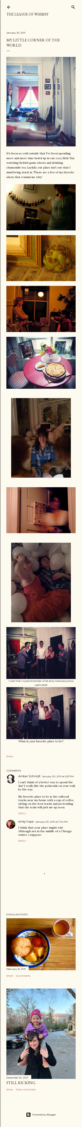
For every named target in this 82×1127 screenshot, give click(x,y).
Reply (22, 813)
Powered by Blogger (44, 1114)
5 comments (23, 975)
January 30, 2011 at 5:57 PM (58, 776)
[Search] (73, 6)
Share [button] (9, 756)
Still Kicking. (21, 1082)
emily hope (26, 821)
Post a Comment (26, 1089)
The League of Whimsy (27, 14)
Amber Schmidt (29, 776)
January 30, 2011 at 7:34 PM (51, 821)
